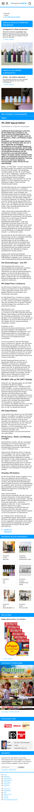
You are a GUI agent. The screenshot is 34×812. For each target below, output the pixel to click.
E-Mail (16, 745)
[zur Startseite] (18, 3)
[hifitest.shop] (21, 738)
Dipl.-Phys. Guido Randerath (22, 742)
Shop (5, 775)
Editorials (6, 785)
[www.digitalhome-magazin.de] (8, 729)
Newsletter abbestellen (8, 770)
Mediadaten (7, 790)
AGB (4, 792)
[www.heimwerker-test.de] (26, 729)
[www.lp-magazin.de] (12, 738)
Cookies (6, 796)
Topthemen (7, 784)
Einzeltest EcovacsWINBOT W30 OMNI (23, 581)
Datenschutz (7, 794)
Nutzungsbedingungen (10, 800)
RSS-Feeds (6, 782)
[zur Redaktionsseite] (4, 745)
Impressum (7, 789)
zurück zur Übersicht (8, 531)
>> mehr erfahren (7, 659)
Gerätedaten (7, 778)
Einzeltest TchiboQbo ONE (6, 557)
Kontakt (5, 798)
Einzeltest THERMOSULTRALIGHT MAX (25, 557)
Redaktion (6, 776)
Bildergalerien (7, 780)
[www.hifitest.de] (17, 729)
